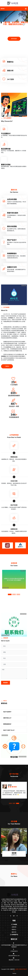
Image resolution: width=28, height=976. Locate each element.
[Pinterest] (17, 915)
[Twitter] (13, 915)
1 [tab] (9, 594)
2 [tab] (14, 594)
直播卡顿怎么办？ (7, 718)
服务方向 (14, 932)
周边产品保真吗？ (7, 711)
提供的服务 (14, 38)
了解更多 (7, 366)
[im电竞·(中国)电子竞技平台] (14, 3)
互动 (14, 934)
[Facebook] (10, 915)
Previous (2, 545)
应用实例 (14, 927)
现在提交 (5, 682)
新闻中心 (14, 929)
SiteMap (14, 973)
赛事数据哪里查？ (7, 724)
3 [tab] (18, 594)
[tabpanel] (14, 581)
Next (26, 545)
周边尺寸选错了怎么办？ (9, 730)
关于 (14, 924)
